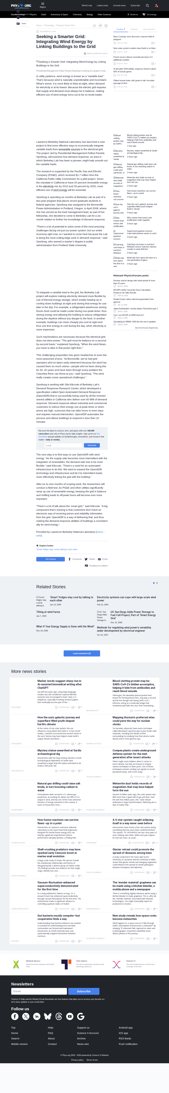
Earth (43, 14)
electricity (48, 186)
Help (50, 1027)
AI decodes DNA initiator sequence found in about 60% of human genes (134, 70)
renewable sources (69, 149)
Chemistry (77, 14)
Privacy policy (77, 1060)
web (38, 535)
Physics (33, 14)
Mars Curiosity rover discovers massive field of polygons (133, 37)
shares (50, 559)
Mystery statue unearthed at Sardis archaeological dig (59, 752)
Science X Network (100, 1055)
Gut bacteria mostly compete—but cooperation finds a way (58, 917)
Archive (81, 1038)
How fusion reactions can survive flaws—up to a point (57, 821)
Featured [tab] (134, 29)
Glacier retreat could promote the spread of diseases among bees (133, 851)
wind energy (60, 190)
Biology (90, 14)
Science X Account (88, 1033)
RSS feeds (125, 1038)
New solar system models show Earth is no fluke (134, 48)
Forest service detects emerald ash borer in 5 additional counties (132, 58)
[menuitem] (33, 14)
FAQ (50, 1033)
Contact (52, 1044)
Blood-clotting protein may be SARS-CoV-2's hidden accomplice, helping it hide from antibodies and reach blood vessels (134, 686)
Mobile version (19, 1044)
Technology (151, 14)
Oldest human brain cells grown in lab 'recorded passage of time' (133, 81)
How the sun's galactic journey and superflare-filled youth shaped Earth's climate (58, 721)
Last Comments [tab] (149, 29)
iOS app (123, 1033)
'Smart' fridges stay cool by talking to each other (57, 549)
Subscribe (135, 5)
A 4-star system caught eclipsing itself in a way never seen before (133, 821)
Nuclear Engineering (150, 328)
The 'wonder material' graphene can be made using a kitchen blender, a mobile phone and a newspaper (134, 886)
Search (15, 1038)
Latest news (102, 5)
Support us (83, 1027)
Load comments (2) (82, 653)
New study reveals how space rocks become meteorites (135, 917)
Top (13, 1027)
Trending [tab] (119, 29)
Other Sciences (104, 14)
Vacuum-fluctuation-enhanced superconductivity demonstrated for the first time (57, 886)
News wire (83, 1044)
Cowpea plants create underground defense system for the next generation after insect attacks (134, 754)
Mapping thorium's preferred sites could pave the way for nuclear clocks (134, 721)
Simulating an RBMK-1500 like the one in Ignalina (134, 321)
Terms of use (92, 1060)
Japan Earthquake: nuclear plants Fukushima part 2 (135, 308)
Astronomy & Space (59, 14)
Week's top (87, 5)
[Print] (106, 25)
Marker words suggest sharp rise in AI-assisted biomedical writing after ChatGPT (59, 684)
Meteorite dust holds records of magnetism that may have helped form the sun (133, 787)
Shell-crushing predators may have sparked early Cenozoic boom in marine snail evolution (58, 853)
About (51, 1038)
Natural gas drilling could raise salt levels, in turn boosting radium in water (58, 787)
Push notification (128, 1044)
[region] (135, 63)
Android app (126, 1027)
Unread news (119, 5)
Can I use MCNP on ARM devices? (128, 315)
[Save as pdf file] (100, 25)
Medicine (134, 14)
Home (14, 1033)
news (100, 532)
